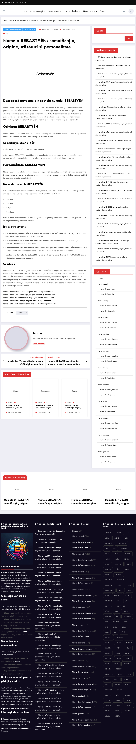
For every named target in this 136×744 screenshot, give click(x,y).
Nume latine (102, 401)
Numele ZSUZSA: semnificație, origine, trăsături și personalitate (73, 406)
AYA (114, 548)
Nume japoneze (103, 384)
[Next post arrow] (86, 361)
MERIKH (107, 653)
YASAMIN (128, 711)
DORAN (108, 569)
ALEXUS (126, 538)
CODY (107, 564)
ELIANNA (118, 575)
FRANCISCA (109, 590)
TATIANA (128, 695)
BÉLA (107, 554)
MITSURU (108, 658)
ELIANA (107, 575)
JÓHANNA (108, 606)
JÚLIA (116, 611)
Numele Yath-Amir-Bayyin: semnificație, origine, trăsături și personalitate (48, 625)
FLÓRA (129, 585)
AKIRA (107, 538)
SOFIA (127, 685)
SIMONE (117, 685)
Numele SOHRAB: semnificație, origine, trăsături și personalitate (35, 501)
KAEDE (125, 611)
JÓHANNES (121, 606)
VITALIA (107, 711)
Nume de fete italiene (107, 378)
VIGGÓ (118, 705)
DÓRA (127, 569)
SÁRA (118, 695)
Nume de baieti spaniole (108, 456)
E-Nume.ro (5, 572)
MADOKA (108, 637)
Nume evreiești (103, 300)
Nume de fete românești (108, 445)
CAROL (107, 559)
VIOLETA (129, 705)
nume (56, 30)
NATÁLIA (126, 664)
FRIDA (121, 590)
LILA (115, 632)
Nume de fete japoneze (108, 395)
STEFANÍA (108, 690)
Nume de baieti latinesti (108, 406)
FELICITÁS (108, 585)
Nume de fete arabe (107, 294)
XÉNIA (117, 711)
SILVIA (107, 685)
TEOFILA (117, 700)
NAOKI (116, 664)
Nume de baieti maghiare (13, 30)
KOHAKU (116, 622)
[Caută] (124, 11)
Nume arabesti (103, 284)
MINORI (127, 653)
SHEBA (126, 679)
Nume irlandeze (103, 334)
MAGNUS (120, 637)
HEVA (107, 596)
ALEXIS (117, 538)
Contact (103, 11)
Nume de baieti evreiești (108, 305)
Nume (24, 11)
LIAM (106, 632)
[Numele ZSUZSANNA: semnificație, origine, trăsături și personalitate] (45, 390)
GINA (129, 590)
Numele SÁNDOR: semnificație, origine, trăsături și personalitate (29, 294)
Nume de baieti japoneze (109, 389)
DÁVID (118, 569)
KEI (117, 617)
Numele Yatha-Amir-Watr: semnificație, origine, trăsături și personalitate (48, 637)
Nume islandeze (72, 11)
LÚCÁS (123, 632)
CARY (117, 559)
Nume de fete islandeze (108, 361)
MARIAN (129, 643)
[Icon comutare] (3, 11)
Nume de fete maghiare (108, 428)
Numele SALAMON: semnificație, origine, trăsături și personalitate (29, 303)
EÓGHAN (108, 580)
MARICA (108, 648)
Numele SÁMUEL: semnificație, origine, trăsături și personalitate (28, 297)
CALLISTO (117, 554)
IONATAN (108, 601)
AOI (106, 548)
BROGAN (124, 548)
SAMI (129, 674)
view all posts (39, 344)
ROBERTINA (109, 674)
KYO (106, 627)
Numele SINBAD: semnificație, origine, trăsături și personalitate (102, 501)
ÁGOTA (117, 716)
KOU (125, 622)
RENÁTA (108, 669)
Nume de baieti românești (109, 440)
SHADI (116, 679)
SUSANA (108, 695)
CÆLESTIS (118, 564)
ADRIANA (108, 533)
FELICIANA (120, 580)
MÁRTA (128, 658)
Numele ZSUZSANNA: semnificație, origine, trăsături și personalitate (44, 406)
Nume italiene (103, 368)
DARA (128, 564)
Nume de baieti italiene (108, 373)
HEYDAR (117, 596)
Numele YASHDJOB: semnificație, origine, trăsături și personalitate (50, 692)
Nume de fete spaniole (108, 462)
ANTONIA (108, 543)
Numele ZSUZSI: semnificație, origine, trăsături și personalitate (14, 406)
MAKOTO (108, 643)
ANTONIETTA (121, 543)
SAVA (107, 679)
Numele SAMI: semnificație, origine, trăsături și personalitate (27, 300)
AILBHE (119, 533)
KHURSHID (127, 617)
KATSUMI (108, 617)
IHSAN (127, 596)
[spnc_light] (131, 11)
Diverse (100, 278)
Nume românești (36, 11)
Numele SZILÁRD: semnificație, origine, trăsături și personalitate (64, 363)
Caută (99, 30)
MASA (118, 648)
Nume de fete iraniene (108, 328)
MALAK (118, 643)
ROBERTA (119, 669)
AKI (128, 533)
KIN (106, 622)
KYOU (115, 627)
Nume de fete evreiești (108, 311)
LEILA (124, 627)
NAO (107, 664)
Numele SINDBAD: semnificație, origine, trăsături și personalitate (68, 501)
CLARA (126, 559)
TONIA (127, 700)
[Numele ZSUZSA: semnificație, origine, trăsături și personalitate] (74, 390)
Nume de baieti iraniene (108, 322)
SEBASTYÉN (45, 30)
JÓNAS (107, 611)
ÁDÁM (107, 716)
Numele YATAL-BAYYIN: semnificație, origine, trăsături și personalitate (48, 656)
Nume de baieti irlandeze (109, 339)
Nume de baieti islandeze (109, 356)
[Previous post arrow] (4, 361)
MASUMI (127, 648)
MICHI (118, 653)
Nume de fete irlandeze (108, 344)
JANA (118, 601)
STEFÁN (119, 690)
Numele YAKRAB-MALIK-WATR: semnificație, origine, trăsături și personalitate (49, 726)
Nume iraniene (103, 317)
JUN (126, 601)
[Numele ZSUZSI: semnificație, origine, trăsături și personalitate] (16, 390)
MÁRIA (118, 658)
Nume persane (89, 11)
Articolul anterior (36, 357)
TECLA (107, 700)
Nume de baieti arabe (107, 289)
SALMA (120, 674)
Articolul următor (54, 357)
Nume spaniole (103, 451)
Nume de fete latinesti (107, 411)
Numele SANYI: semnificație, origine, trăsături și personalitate (27, 291)
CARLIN (127, 554)
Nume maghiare (54, 11)
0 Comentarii (10, 34)
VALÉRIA (108, 705)
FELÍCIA (119, 585)
